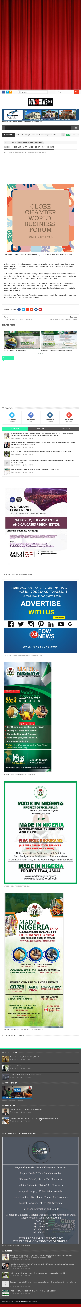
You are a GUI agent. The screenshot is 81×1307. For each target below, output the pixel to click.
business (29, 152)
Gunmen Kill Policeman (17, 1066)
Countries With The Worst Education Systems (25, 1075)
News (40, 135)
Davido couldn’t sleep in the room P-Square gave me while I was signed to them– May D (41, 451)
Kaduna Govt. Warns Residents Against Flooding (26, 1109)
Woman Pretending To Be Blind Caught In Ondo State (27, 1057)
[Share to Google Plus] (11, 347)
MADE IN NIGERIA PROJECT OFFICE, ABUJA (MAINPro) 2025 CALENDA (36, 469)
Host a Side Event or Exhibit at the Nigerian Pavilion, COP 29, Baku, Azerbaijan (19, 351)
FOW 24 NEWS (21, 1301)
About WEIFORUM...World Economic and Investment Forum (55, 351)
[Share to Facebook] (6, 347)
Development (37, 152)
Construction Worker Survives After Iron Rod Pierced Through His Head (34, 1118)
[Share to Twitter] (8, 347)
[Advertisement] (40, 15)
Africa (36, 333)
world (14, 142)
